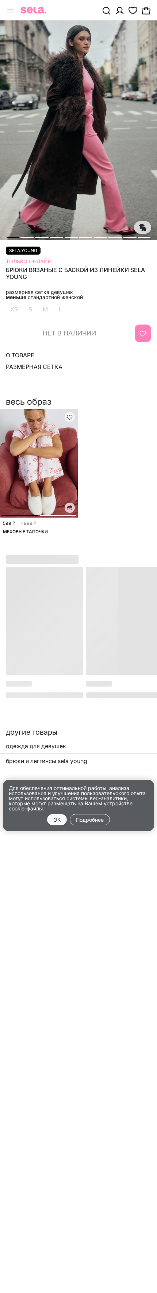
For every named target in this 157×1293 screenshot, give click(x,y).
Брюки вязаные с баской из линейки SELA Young (75, 273)
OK (57, 820)
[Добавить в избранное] (143, 333)
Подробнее (90, 820)
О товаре (20, 355)
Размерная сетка (34, 366)
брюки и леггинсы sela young (46, 761)
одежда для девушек (36, 746)
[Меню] (11, 10)
